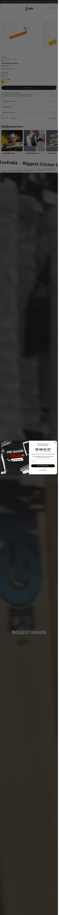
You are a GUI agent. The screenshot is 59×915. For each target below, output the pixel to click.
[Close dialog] (55, 442)
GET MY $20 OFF (43, 465)
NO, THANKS (43, 470)
